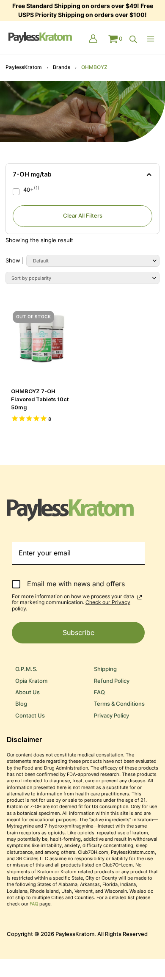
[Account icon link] (93, 39)
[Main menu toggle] (152, 39)
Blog (21, 704)
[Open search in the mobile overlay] (133, 39)
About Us (27, 692)
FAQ (99, 692)
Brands (61, 67)
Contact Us (30, 715)
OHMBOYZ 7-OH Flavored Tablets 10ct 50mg (40, 399)
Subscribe (78, 632)
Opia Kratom (31, 681)
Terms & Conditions (119, 704)
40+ (28, 190)
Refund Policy (111, 681)
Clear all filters (82, 216)
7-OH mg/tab (32, 174)
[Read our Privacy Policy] (140, 597)
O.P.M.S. (26, 669)
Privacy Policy (111, 715)
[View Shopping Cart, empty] (115, 39)
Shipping (105, 669)
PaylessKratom (24, 67)
